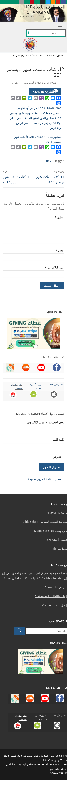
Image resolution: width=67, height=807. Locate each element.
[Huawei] (16, 2)
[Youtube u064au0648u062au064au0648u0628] (58, 2)
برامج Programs (56, 513)
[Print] (13, 98)
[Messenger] (53, 98)
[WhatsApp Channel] (37, 2)
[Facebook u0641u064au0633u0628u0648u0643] (63, 2)
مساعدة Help (58, 549)
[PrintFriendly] (24, 98)
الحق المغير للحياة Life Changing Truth (45, 9)
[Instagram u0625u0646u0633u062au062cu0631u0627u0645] (42, 2)
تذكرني (57, 457)
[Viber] (41, 98)
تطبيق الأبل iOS (57, 384)
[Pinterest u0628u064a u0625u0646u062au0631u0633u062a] (32, 2)
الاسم (60, 250)
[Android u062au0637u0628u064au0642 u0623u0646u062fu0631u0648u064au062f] (27, 2)
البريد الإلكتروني (54, 267)
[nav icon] (60, 25)
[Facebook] (58, 98)
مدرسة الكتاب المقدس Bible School (45, 522)
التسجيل (59, 479)
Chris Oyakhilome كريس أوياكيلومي (39, 108)
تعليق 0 (15, 82)
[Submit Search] (27, 33)
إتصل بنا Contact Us (54, 605)
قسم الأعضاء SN (57, 540)
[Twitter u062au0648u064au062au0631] (48, 2)
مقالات (47, 161)
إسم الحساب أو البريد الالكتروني (45, 422)
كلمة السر (58, 439)
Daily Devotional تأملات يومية (40, 82)
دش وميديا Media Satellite (50, 531)
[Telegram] (30, 98)
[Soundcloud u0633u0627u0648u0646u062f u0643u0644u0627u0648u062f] (53, 2)
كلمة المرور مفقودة (39, 479)
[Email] (36, 98)
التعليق (59, 217)
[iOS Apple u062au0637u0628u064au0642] (21, 2)
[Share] (58, 103)
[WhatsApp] (47, 98)
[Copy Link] (18, 98)
